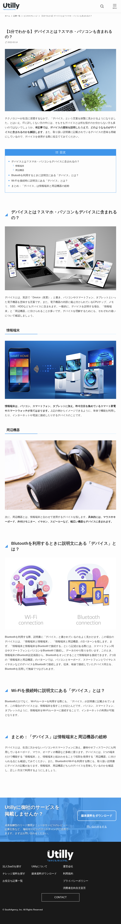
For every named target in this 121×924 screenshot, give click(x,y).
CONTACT (60, 897)
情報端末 (19, 166)
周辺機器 (19, 170)
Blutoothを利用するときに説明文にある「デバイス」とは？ (45, 175)
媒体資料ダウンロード (44, 873)
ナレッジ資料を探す (14, 873)
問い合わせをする (97, 826)
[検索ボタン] (102, 6)
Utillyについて (39, 866)
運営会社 (68, 866)
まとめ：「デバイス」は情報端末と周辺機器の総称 (40, 186)
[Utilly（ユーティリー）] (11, 6)
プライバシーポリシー (75, 880)
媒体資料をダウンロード (96, 815)
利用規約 (68, 873)
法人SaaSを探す (12, 866)
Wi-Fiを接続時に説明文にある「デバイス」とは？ (39, 180)
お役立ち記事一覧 (13, 880)
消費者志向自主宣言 (74, 888)
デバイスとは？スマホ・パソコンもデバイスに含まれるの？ (45, 161)
